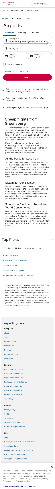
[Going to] (27, 48)
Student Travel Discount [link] (13, 395)
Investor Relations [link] (11, 354)
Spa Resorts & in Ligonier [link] (13, 270)
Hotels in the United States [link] (14, 369)
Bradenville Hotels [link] (10, 255)
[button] (27, 239)
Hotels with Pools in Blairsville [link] (15, 260)
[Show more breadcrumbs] (4, 10)
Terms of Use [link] (9, 418)
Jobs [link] (6, 337)
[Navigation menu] (50, 4)
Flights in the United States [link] (14, 378)
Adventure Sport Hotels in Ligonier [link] (18, 275)
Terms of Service (27, 486)
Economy (21, 71)
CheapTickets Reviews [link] (13, 386)
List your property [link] (10, 341)
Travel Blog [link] (8, 399)
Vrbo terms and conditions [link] (14, 422)
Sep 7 (37, 57)
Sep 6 (12, 57)
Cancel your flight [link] (10, 446)
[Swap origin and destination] (48, 44)
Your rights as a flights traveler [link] (15, 459)
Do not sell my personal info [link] (14, 427)
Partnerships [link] (9, 346)
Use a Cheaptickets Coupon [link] (14, 454)
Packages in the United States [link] (15, 382)
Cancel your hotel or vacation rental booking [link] (20, 442)
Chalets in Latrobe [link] (11, 265)
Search (27, 77)
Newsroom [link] (8, 350)
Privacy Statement (11, 486)
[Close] (52, 467)
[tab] (5, 18)
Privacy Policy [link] (9, 410)
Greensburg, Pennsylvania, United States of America (30, 41)
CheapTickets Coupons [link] (13, 390)
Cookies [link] (7, 414)
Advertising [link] (8, 358)
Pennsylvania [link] (14, 10)
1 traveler (7, 71)
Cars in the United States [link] (13, 373)
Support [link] (7, 437)
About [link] (6, 333)
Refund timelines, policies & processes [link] (18, 450)
